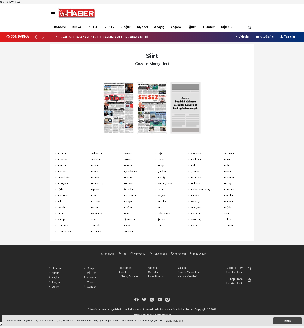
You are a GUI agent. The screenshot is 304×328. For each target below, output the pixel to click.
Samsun (196, 213)
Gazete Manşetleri (189, 272)
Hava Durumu (156, 276)
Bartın (227, 159)
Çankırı (162, 171)
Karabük (229, 189)
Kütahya (162, 201)
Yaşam (176, 27)
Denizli (228, 171)
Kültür (93, 27)
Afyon (128, 153)
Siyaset (142, 27)
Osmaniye (97, 213)
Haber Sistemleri (161, 314)
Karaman (63, 195)
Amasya (229, 153)
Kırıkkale (196, 195)
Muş (160, 207)
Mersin (95, 207)
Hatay (227, 183)
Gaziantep (97, 183)
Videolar (244, 36)
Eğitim (192, 27)
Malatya (195, 201)
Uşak (127, 225)
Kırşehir (228, 195)
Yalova (195, 225)
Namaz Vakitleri (187, 276)
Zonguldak (64, 231)
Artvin (128, 159)
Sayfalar (153, 272)
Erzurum (229, 177)
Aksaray (196, 153)
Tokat (227, 219)
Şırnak (161, 219)
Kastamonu (131, 195)
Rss (123, 253)
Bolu (227, 165)
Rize (126, 213)
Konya (128, 201)
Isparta (95, 189)
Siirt (226, 213)
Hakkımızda (159, 253)
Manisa (228, 201)
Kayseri (162, 195)
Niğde (227, 207)
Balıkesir (196, 159)
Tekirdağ (196, 219)
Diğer (225, 27)
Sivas (94, 219)
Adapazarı (164, 213)
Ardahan (96, 159)
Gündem (209, 27)
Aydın (161, 159)
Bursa (94, 171)
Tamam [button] (287, 321)
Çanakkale (130, 171)
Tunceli (95, 225)
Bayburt (96, 165)
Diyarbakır (64, 177)
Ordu (61, 213)
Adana (62, 153)
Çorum (195, 171)
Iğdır (60, 189)
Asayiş (159, 27)
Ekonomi (59, 27)
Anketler (124, 272)
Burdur (62, 171)
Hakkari (195, 183)
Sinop (61, 219)
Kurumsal (180, 253)
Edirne (128, 177)
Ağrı (160, 153)
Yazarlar (289, 36)
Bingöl (161, 165)
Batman (62, 165)
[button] (38, 39)
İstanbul (129, 189)
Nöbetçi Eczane (128, 276)
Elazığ (161, 177)
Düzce (95, 177)
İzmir (161, 189)
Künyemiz (139, 253)
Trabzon (63, 225)
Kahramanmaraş (200, 189)
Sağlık (125, 27)
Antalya (62, 159)
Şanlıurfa (129, 219)
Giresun (128, 183)
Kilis (60, 201)
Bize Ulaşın (199, 253)
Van (160, 225)
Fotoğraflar (267, 36)
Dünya (76, 27)
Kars (94, 195)
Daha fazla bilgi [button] (175, 320)
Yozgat (228, 225)
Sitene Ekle (107, 253)
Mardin (62, 207)
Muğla (128, 207)
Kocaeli (95, 201)
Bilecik (128, 165)
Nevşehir (196, 207)
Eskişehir (63, 183)
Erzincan (196, 177)
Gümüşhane (165, 183)
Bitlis (194, 165)
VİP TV (109, 27)
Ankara (128, 231)
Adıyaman (97, 153)
